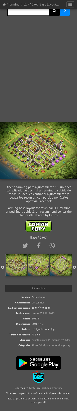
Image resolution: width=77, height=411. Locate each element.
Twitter (33, 387)
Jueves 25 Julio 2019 (43, 313)
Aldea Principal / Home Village (48, 345)
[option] (16, 265)
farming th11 (18, 4)
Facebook (45, 387)
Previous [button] (2, 267)
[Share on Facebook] (39, 245)
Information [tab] (38, 288)
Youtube (57, 387)
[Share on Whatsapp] (52, 245)
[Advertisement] (38, 80)
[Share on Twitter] (26, 245)
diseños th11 (59, 339)
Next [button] (74, 267)
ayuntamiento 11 (41, 339)
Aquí (48, 393)
